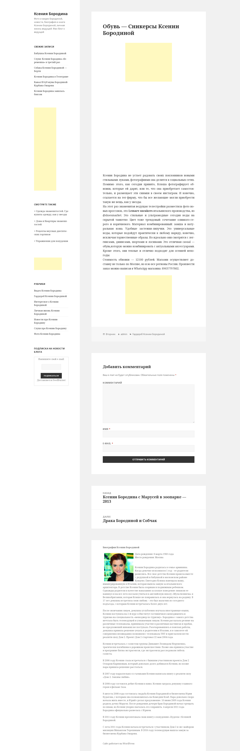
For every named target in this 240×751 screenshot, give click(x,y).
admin (124, 334)
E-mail (108, 443)
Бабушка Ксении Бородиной (50, 53)
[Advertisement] (45, 149)
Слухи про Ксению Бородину (50, 328)
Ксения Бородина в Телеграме (51, 76)
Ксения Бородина (51, 13)
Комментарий (112, 382)
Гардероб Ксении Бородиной (50, 296)
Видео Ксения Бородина (47, 290)
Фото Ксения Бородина (47, 333)
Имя (106, 429)
